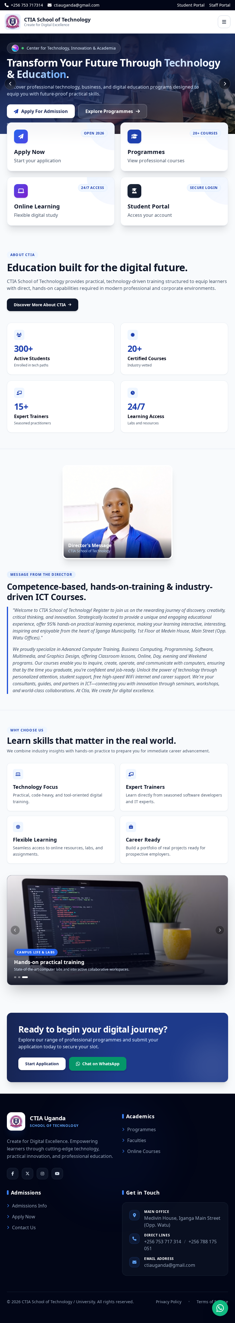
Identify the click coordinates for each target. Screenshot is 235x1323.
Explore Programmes (109, 111)
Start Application (42, 1063)
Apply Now (23, 1216)
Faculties (136, 1140)
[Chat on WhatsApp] (220, 1308)
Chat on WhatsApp (101, 1063)
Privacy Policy (168, 1301)
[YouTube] (57, 1173)
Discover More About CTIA (40, 304)
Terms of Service (212, 1301)
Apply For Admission (44, 111)
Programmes (141, 1129)
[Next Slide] (224, 83)
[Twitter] (27, 1173)
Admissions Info (29, 1206)
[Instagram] (42, 1173)
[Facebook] (12, 1173)
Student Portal (191, 5)
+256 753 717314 (26, 5)
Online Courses (143, 1151)
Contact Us (24, 1227)
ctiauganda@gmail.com (76, 5)
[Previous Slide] (10, 83)
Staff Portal (219, 5)
